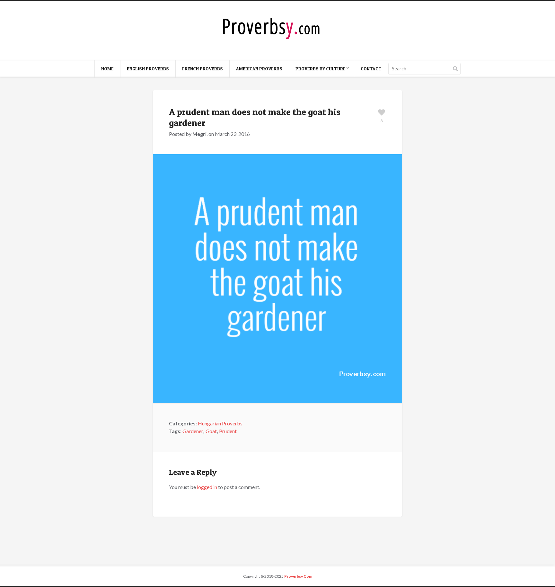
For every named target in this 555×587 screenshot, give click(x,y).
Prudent (228, 431)
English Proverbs (148, 68)
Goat (211, 431)
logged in (207, 487)
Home (107, 68)
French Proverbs (202, 68)
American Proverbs (259, 68)
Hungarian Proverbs (220, 423)
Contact (371, 68)
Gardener (192, 431)
